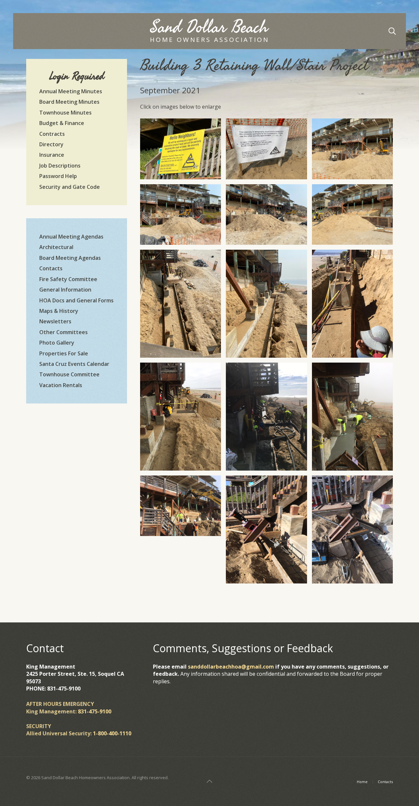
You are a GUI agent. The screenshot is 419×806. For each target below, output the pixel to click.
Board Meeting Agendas (70, 257)
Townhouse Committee (69, 374)
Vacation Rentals (60, 385)
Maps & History (58, 310)
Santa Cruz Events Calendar (74, 363)
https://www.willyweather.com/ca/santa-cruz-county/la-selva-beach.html (76, 488)
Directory (51, 144)
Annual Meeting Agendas (71, 236)
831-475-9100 (94, 711)
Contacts (51, 268)
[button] (180, 148)
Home (362, 781)
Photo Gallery (56, 342)
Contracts (52, 133)
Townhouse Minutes (65, 112)
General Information (65, 289)
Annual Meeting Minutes (70, 91)
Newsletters (55, 321)
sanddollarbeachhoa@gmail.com (231, 666)
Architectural (56, 247)
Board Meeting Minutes (69, 101)
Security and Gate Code (69, 186)
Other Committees (63, 332)
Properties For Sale (63, 353)
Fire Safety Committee (68, 279)
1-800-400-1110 (112, 733)
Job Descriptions (60, 165)
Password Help (58, 176)
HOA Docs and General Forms (76, 300)
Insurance (51, 154)
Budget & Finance (61, 123)
